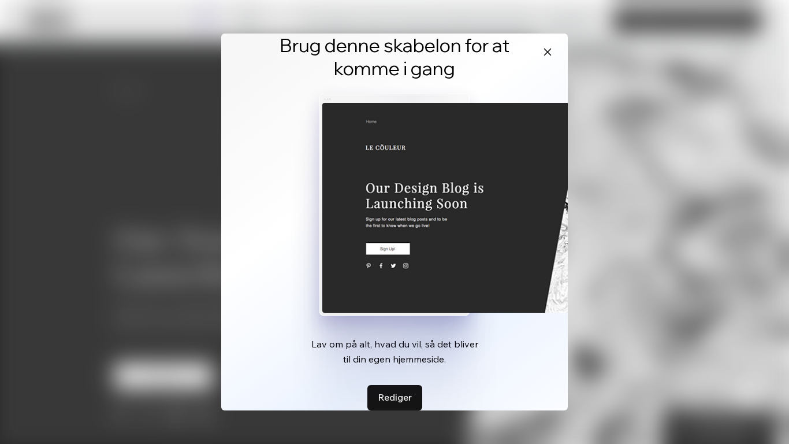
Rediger (395, 397)
